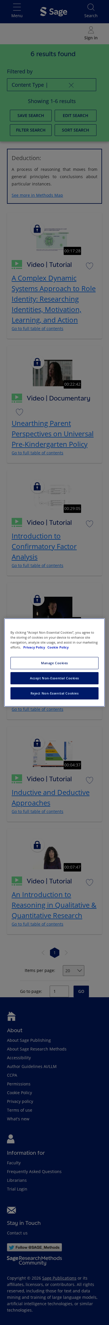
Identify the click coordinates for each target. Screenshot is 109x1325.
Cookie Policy (58, 647)
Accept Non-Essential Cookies (54, 678)
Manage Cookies (54, 663)
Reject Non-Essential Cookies (55, 693)
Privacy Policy (34, 647)
